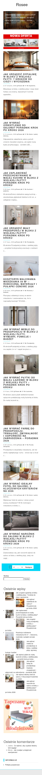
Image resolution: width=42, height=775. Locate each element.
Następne (28, 567)
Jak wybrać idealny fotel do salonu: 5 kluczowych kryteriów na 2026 (20, 487)
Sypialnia (32, 85)
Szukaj (6, 576)
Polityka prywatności (12, 765)
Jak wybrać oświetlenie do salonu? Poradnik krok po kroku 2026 (20, 126)
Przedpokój (30, 242)
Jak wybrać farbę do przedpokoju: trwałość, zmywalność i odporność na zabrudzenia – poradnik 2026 (20, 434)
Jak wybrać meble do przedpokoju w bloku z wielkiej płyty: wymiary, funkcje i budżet (20, 334)
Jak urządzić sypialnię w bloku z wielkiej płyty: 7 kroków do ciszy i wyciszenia (20, 78)
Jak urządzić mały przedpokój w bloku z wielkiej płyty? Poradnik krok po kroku (19, 232)
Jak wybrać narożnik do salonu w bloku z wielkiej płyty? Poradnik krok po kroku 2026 (19, 538)
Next (37, 20)
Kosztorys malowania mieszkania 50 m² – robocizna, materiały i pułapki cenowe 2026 (20, 282)
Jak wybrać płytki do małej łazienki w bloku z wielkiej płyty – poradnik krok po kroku (20, 382)
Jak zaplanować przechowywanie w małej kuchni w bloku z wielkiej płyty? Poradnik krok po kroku (20, 179)
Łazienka (29, 391)
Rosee (22, 4)
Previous (5, 20)
